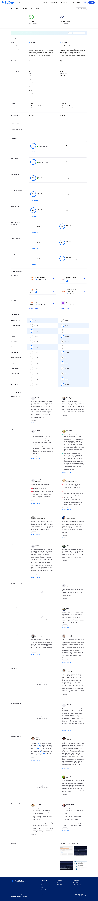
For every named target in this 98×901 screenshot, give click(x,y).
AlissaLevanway (69, 430)
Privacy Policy (26, 894)
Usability (13, 330)
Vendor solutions (53, 2)
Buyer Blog (59, 884)
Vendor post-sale (14, 379)
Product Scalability (15, 373)
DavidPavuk (68, 608)
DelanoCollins (68, 517)
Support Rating (14, 347)
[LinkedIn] (85, 895)
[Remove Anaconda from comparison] (55, 14)
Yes (70, 33)
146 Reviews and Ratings (33, 23)
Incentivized (34, 420)
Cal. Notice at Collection (46, 894)
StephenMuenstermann (70, 737)
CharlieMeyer (68, 704)
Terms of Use (14, 894)
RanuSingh (37, 397)
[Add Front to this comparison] (84, 303)
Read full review (34, 423)
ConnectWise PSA (65, 21)
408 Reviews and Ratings (64, 23)
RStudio (43, 742)
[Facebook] (79, 895)
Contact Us (43, 889)
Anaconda (32, 21)
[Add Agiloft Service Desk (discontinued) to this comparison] (84, 279)
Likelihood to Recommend (16, 320)
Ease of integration (15, 368)
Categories (44, 2)
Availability (13, 336)
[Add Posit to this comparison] (53, 291)
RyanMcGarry (37, 635)
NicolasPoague (68, 776)
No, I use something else (79, 33)
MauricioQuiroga (38, 804)
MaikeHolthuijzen (38, 737)
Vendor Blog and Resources (79, 886)
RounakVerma (37, 430)
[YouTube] (76, 895)
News (42, 887)
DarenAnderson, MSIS (70, 804)
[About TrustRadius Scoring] (30, 42)
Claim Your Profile (77, 884)
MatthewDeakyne (38, 517)
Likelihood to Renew (15, 325)
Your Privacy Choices (35, 894)
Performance (14, 341)
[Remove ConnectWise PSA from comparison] (86, 14)
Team (42, 884)
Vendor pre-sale (14, 384)
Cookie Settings (56, 894)
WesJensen (68, 545)
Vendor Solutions (76, 882)
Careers (42, 886)
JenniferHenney (69, 635)
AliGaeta (67, 479)
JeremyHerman (69, 397)
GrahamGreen (68, 669)
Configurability (14, 363)
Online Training (14, 352)
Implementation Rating (16, 357)
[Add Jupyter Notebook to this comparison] (53, 278)
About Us (43, 882)
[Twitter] (82, 895)
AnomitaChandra (38, 479)
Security (20, 894)
